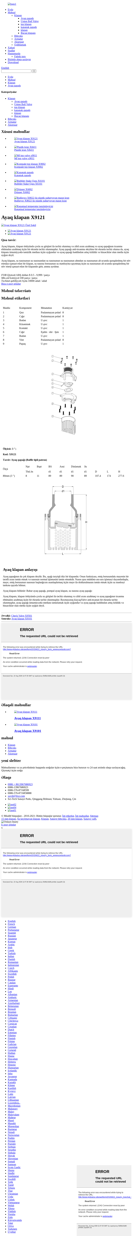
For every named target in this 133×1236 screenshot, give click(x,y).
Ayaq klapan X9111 (27, 718)
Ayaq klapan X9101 (21, 618)
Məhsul (11, 12)
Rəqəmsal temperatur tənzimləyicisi (32, 209)
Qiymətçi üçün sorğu (12, 770)
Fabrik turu (20, 56)
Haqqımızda (14, 53)
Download (13, 62)
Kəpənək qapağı (22, 175)
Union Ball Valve (30, 21)
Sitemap (94, 815)
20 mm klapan (75, 818)
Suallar (11, 50)
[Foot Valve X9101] (26, 724)
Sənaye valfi (90, 818)
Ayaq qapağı (27, 18)
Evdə (10, 9)
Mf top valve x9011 (24, 158)
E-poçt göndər (8, 824)
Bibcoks (18, 36)
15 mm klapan (8, 818)
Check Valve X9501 (21, 615)
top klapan (26, 24)
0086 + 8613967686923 (20, 784)
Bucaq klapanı (28, 33)
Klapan (18, 15)
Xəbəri (11, 47)
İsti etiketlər (68, 815)
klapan (24, 30)
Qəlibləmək (20, 44)
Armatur (18, 38)
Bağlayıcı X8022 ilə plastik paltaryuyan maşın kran (40, 200)
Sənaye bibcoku (58, 818)
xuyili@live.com (16, 796)
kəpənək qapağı (29, 27)
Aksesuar (19, 41)
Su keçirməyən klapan (28, 818)
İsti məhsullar (82, 815)
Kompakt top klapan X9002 (28, 166)
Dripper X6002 (22, 192)
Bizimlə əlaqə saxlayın (19, 59)
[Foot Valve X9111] (25, 711)
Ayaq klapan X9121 (24, 141)
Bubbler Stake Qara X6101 (28, 183)
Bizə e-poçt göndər (11, 283)
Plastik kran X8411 (24, 150)
